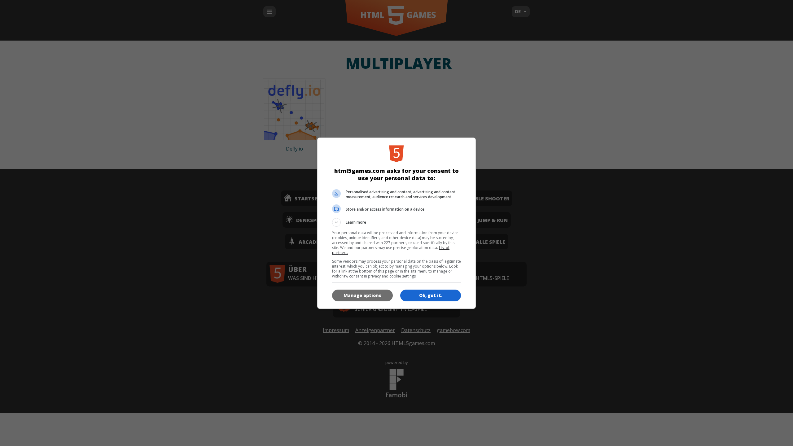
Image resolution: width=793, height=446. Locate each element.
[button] (396, 222)
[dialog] (396, 223)
